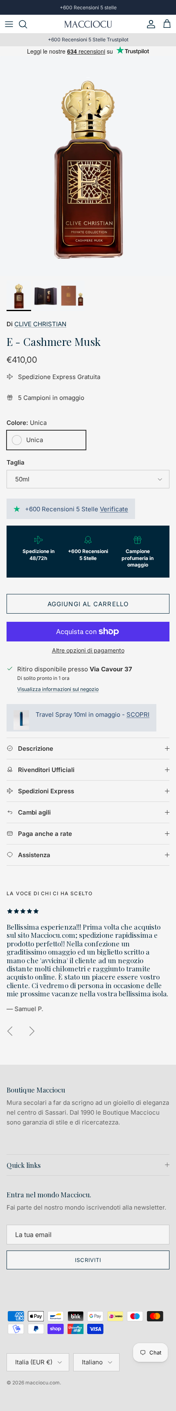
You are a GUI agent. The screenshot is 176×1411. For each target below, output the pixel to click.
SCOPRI (137, 714)
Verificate (114, 509)
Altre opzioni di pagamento (88, 650)
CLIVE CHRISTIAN (40, 324)
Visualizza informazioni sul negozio (58, 689)
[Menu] (9, 24)
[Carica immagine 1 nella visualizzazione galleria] (88, 166)
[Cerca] (27, 24)
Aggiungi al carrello (88, 604)
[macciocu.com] (88, 24)
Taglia (16, 462)
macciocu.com (42, 1382)
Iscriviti (88, 1260)
